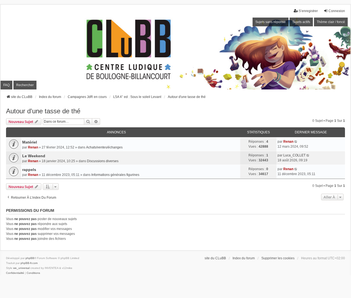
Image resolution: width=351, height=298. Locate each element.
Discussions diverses (102, 161)
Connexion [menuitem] (337, 11)
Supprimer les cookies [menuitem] (278, 258)
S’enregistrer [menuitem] (308, 11)
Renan (33, 147)
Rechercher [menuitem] (25, 85)
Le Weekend (33, 156)
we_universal (21, 267)
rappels (29, 169)
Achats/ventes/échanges (104, 147)
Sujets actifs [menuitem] (301, 22)
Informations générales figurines (115, 175)
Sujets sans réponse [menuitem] (270, 22)
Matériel (29, 142)
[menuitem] (15, 273)
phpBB (30, 258)
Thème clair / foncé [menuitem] (331, 22)
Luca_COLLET (294, 155)
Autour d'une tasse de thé (43, 111)
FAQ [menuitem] (6, 85)
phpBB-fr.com (29, 263)
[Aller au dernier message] (296, 141)
